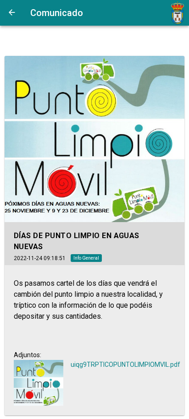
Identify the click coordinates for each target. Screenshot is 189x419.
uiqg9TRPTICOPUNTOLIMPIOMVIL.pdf (125, 364)
